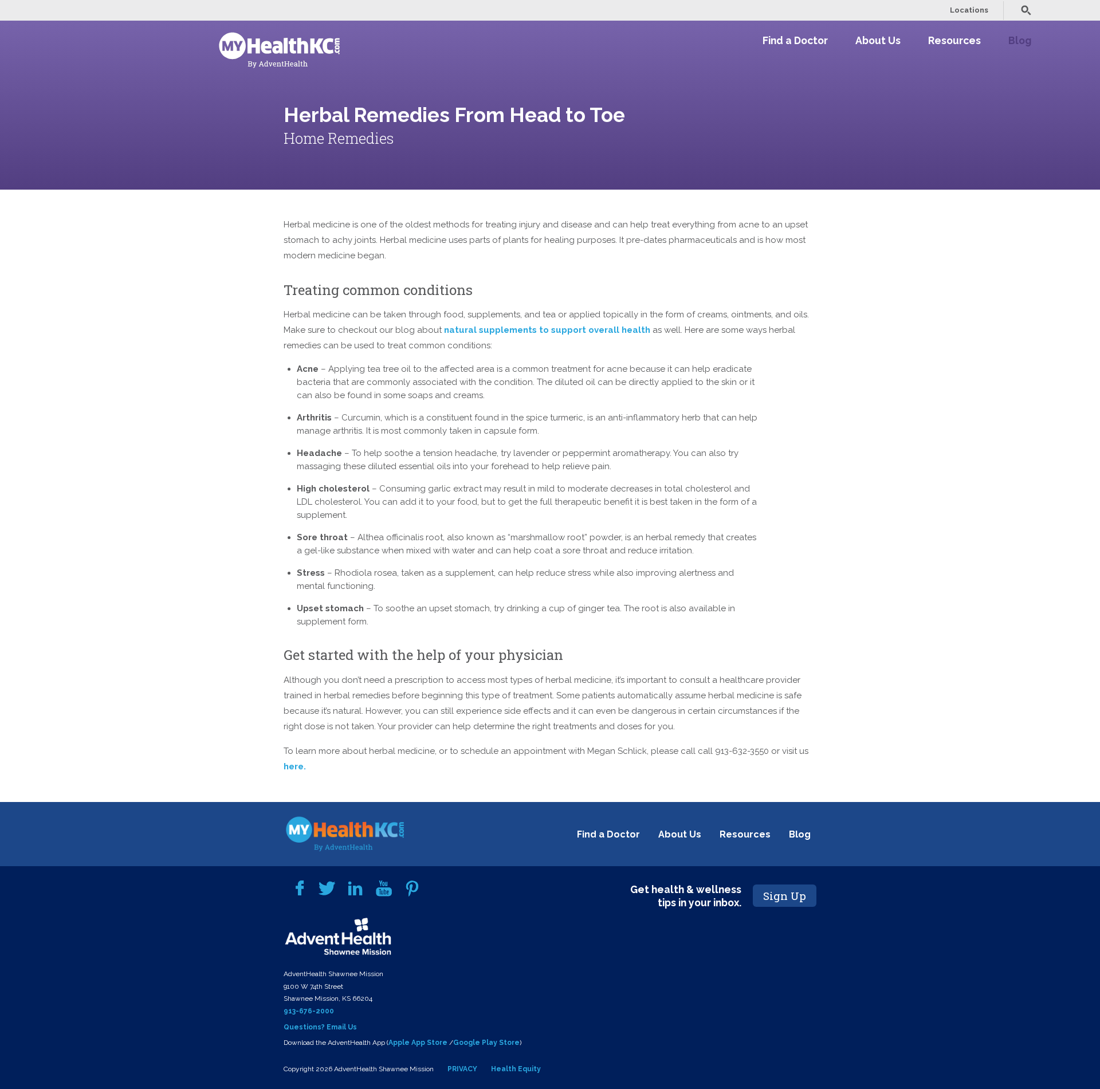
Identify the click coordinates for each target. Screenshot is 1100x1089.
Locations (969, 10)
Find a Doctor (795, 40)
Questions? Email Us (320, 1027)
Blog (1019, 40)
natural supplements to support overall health (547, 330)
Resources (954, 40)
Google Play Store (486, 1043)
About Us (878, 40)
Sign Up (784, 896)
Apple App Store (417, 1043)
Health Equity (516, 1069)
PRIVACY (462, 1069)
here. (295, 766)
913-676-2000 (309, 1011)
